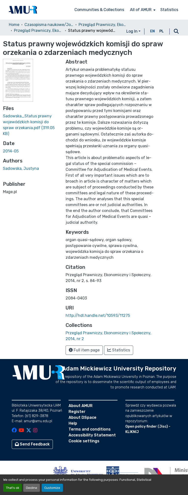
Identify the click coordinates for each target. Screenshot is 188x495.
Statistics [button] (120, 350)
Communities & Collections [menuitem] (99, 9)
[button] (23, 10)
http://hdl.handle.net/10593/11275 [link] (98, 315)
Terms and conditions (90, 429)
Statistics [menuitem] (169, 9)
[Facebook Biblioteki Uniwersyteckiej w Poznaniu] (14, 430)
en (152, 31)
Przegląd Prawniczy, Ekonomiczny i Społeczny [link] (103, 24)
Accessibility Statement (92, 435)
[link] (31, 125)
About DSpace (82, 417)
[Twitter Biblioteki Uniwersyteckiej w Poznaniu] (28, 430)
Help (73, 423)
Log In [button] (132, 31)
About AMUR (81, 405)
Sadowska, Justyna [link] (21, 168)
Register (77, 411)
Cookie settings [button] (84, 441)
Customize (52, 488)
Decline (31, 488)
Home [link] (14, 24)
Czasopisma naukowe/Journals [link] (48, 24)
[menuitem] (142, 10)
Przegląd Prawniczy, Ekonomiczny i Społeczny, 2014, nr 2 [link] (38, 30)
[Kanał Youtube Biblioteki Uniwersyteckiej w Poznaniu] (21, 430)
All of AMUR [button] (141, 9)
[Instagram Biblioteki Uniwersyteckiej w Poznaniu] (35, 430)
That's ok (12, 488)
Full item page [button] (86, 350)
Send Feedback (34, 444)
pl (161, 31)
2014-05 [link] (11, 151)
